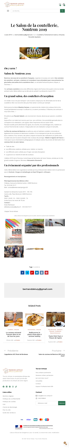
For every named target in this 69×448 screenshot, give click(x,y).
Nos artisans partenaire (43, 372)
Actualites (39, 381)
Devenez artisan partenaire (44, 375)
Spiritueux (59, 329)
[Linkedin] (6, 386)
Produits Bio (58, 331)
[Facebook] (3, 386)
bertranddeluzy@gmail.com (23, 35)
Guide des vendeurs (9, 412)
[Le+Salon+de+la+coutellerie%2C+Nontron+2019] (27, 273)
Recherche (62, 11)
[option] (13, 327)
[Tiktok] (16, 386)
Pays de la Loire (52, 329)
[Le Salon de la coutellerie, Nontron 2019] (22, 273)
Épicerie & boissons (55, 333)
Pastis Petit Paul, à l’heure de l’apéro (56, 337)
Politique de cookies (9, 401)
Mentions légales (8, 396)
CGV (4, 404)
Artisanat (61, 35)
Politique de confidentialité (11, 399)
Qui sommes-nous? (42, 378)
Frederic (18, 340)
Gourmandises (31, 329)
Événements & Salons (51, 35)
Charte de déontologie (10, 407)
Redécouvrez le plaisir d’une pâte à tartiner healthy (35, 334)
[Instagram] (13, 386)
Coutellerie (40, 35)
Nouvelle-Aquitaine (34, 37)
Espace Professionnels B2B (44, 386)
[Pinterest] (10, 386)
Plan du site (6, 410)
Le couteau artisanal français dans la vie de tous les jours (13, 334)
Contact (38, 383)
